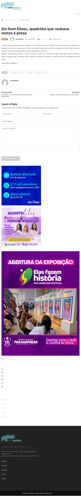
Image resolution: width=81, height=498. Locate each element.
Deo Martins (20, 39)
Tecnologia (4, 417)
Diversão (4, 465)
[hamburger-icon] (78, 14)
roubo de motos (41, 72)
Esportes (4, 470)
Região (14, 20)
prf (22, 72)
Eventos (4, 399)
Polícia (3, 474)
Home (6, 20)
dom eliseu (13, 72)
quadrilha (29, 72)
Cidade (3, 461)
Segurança (4, 412)
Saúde (3, 478)
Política (3, 404)
